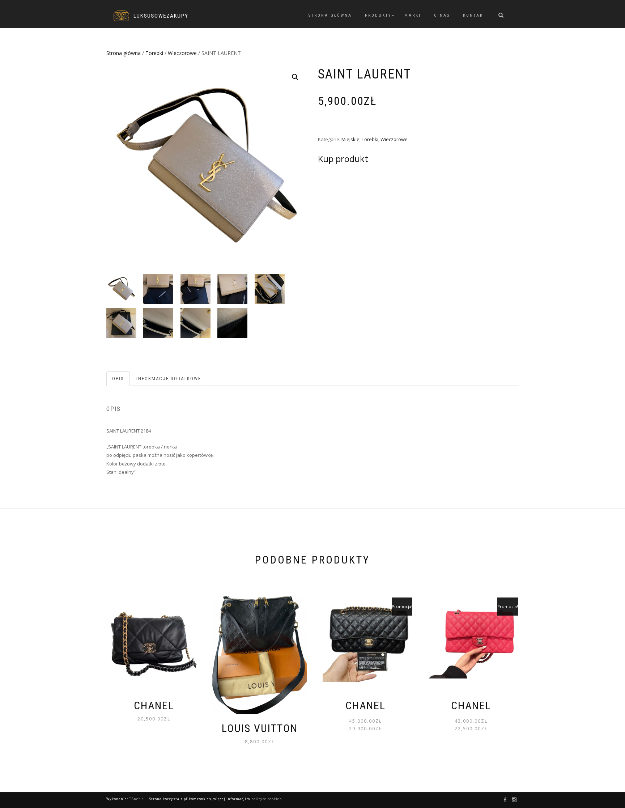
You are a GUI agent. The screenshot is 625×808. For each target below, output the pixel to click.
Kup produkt (343, 159)
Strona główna (330, 15)
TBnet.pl (137, 798)
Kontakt (474, 15)
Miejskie (350, 139)
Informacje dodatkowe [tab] (168, 378)
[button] (295, 77)
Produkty (378, 15)
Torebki (154, 53)
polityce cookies (266, 798)
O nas (442, 15)
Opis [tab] (118, 378)
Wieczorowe (182, 53)
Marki (412, 15)
